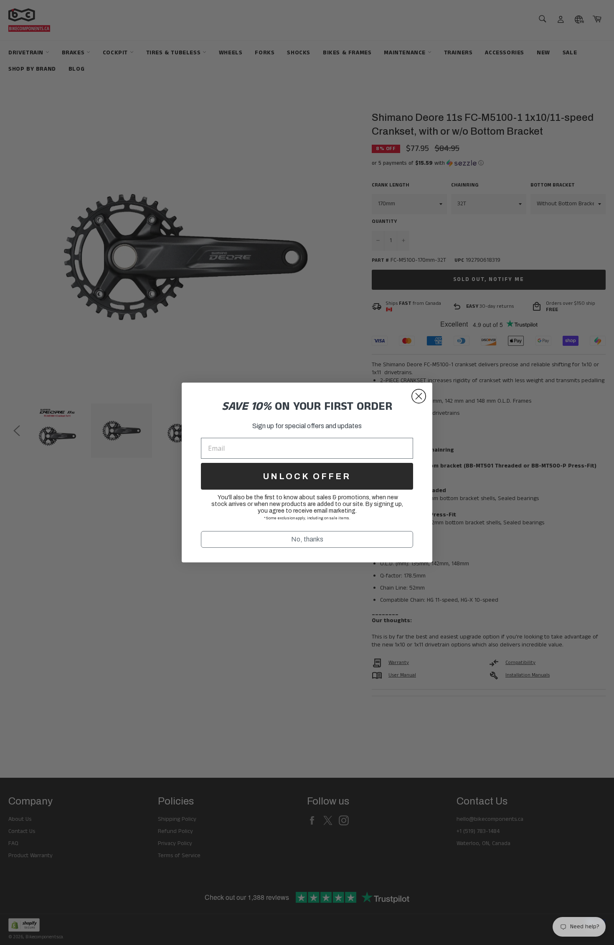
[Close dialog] (418, 396)
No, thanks (307, 539)
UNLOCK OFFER (307, 476)
